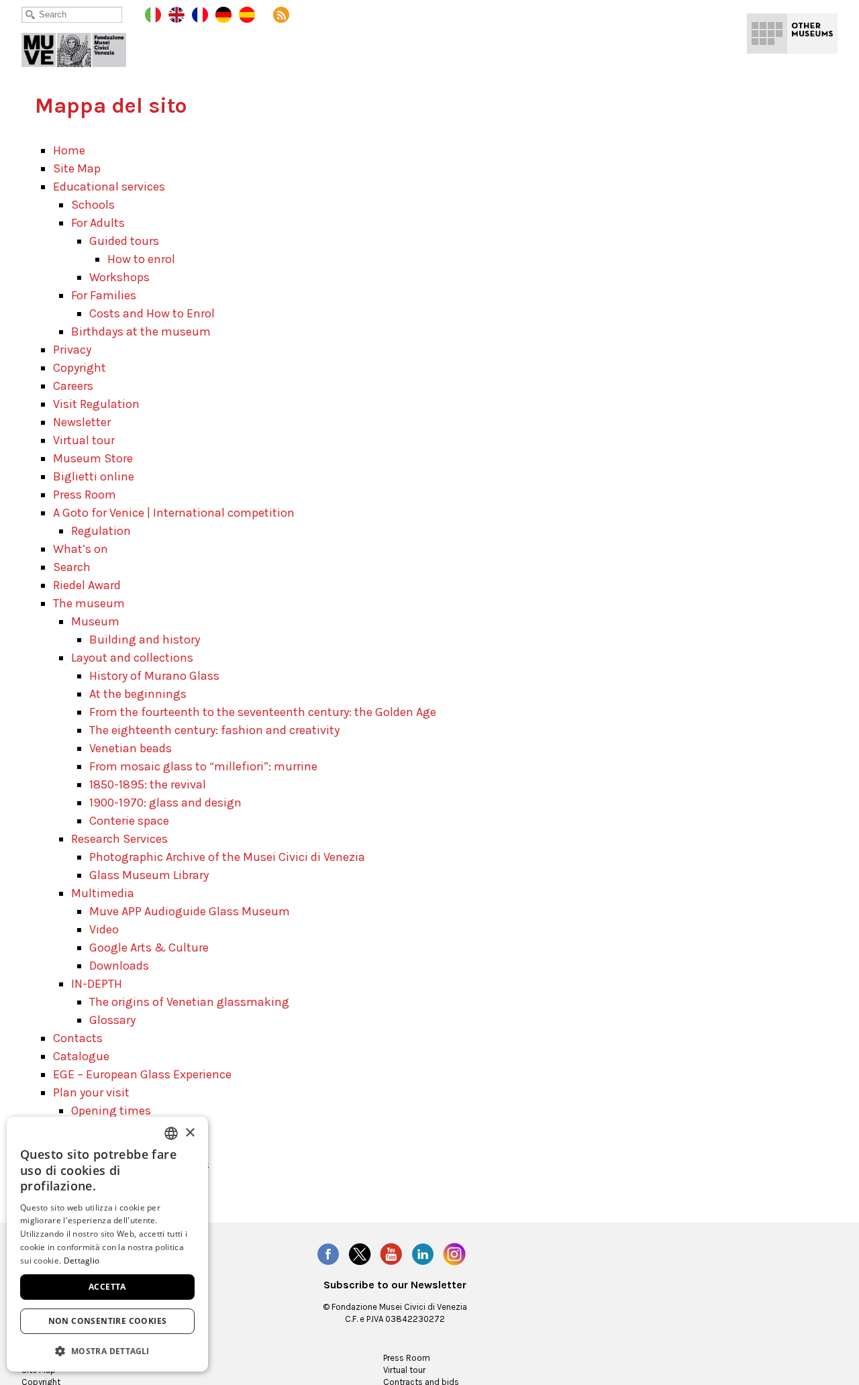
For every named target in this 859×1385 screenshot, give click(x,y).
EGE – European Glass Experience (142, 1074)
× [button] (190, 1133)
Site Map (77, 168)
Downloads (119, 965)
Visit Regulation (96, 404)
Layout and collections (132, 657)
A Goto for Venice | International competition (174, 512)
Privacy (72, 349)
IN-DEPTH (96, 983)
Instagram (454, 1254)
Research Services (119, 838)
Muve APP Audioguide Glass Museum (189, 911)
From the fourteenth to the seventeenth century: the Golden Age (262, 712)
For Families (103, 295)
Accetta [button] (107, 1286)
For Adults (98, 222)
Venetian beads (130, 748)
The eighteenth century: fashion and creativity (214, 730)
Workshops (119, 277)
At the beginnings (138, 693)
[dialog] (107, 1244)
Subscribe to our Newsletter (394, 1285)
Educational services (109, 186)
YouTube (391, 1254)
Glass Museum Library (149, 875)
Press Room (84, 494)
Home (69, 150)
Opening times (111, 1110)
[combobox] (171, 1133)
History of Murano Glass (154, 675)
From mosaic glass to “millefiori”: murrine (203, 766)
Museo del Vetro (83, 47)
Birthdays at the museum (141, 331)
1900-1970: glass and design (165, 802)
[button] (107, 1350)
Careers (73, 385)
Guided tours (124, 241)
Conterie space (129, 820)
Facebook (328, 1254)
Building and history (144, 639)
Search (72, 567)
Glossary (112, 1020)
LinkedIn (422, 1254)
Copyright (79, 367)
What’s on (80, 549)
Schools (93, 204)
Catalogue (81, 1056)
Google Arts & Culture (149, 947)
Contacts (78, 1038)
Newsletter (82, 422)
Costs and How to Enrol (152, 313)
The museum (89, 603)
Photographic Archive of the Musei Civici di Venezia (227, 857)
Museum (95, 621)
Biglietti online (93, 476)
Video (104, 929)
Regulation (101, 530)
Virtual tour (84, 440)
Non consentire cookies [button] (107, 1321)
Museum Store (93, 458)
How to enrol (141, 259)
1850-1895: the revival (147, 784)
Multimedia (102, 893)
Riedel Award (87, 585)
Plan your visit (91, 1092)
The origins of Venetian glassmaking (189, 1001)
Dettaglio (82, 1260)
